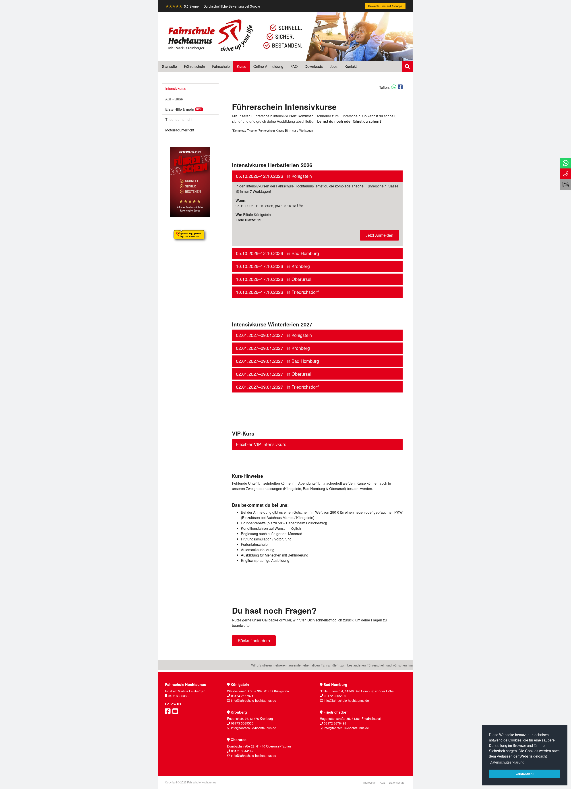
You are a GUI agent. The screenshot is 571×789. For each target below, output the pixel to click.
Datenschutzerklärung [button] (507, 762)
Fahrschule (221, 66)
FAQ (294, 66)
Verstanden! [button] (524, 774)
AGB (382, 782)
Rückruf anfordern (254, 640)
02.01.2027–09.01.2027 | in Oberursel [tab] (273, 374)
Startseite (169, 66)
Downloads (314, 66)
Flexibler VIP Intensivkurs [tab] (261, 444)
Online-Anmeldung (268, 66)
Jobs (333, 66)
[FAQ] (565, 184)
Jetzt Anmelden (379, 235)
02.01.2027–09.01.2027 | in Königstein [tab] (274, 335)
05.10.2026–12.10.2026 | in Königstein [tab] (274, 176)
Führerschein (194, 66)
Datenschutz (396, 782)
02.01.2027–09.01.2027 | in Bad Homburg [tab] (277, 361)
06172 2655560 (335, 695)
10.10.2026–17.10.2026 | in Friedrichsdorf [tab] (277, 292)
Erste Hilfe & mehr (179, 109)
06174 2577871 (242, 695)
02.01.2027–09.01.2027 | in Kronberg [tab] (273, 348)
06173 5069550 (242, 723)
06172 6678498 (335, 723)
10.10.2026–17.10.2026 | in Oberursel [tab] (273, 279)
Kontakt (351, 66)
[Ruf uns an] (565, 173)
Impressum (369, 782)
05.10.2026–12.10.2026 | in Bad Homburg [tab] (277, 253)
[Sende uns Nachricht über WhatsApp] (565, 163)
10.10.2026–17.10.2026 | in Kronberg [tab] (273, 266)
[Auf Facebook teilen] (400, 86)
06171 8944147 (242, 751)
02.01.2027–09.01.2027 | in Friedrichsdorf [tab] (277, 387)
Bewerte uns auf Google (385, 6)
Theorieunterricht (178, 119)
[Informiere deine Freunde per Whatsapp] (393, 86)
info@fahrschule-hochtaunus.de (253, 700)
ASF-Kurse (174, 99)
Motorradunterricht (179, 130)
